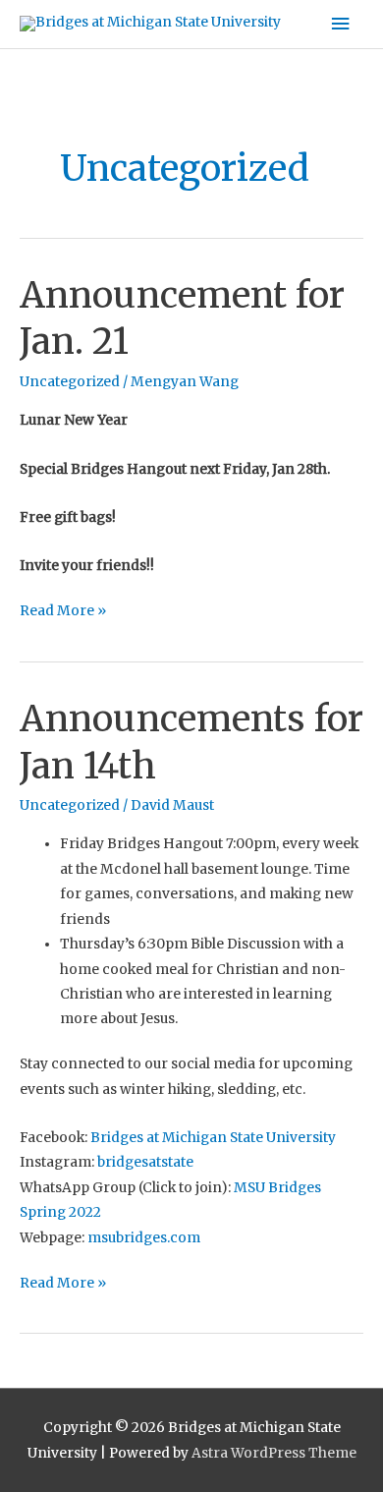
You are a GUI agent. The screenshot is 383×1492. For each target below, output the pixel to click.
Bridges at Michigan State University (213, 1137)
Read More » (63, 609)
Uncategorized (70, 381)
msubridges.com (142, 1238)
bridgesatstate (145, 1162)
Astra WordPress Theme (274, 1453)
